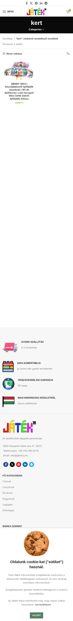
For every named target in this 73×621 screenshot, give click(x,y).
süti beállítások (43, 604)
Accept (36, 615)
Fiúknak (7, 481)
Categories (35, 29)
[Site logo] (36, 11)
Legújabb (8, 504)
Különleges (8, 510)
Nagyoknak (9, 498)
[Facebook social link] (27, 3)
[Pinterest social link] (36, 3)
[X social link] (31, 3)
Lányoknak (8, 487)
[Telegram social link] (45, 3)
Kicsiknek (8, 493)
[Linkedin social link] (41, 3)
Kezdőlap (8, 38)
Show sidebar (14, 53)
